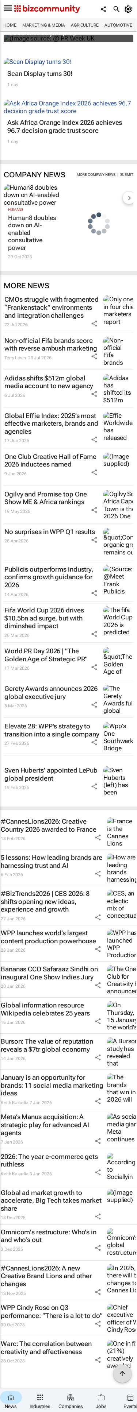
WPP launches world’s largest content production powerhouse (48, 937)
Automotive (118, 25)
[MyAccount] (129, 9)
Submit (126, 175)
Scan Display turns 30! (40, 73)
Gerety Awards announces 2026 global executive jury (51, 692)
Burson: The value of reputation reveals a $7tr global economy (47, 1045)
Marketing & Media (43, 25)
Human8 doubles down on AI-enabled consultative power (32, 232)
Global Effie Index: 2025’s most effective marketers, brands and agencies (51, 423)
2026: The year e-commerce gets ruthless (49, 1160)
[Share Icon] (94, 323)
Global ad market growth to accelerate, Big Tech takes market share (51, 1200)
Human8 (15, 210)
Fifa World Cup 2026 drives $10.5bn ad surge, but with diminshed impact (44, 618)
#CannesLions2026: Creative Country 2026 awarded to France (48, 825)
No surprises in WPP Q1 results (49, 531)
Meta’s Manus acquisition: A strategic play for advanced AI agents (45, 1124)
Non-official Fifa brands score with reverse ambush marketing (50, 344)
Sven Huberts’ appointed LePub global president (51, 774)
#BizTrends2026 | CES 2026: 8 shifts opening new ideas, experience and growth (45, 901)
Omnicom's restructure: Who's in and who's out (48, 1236)
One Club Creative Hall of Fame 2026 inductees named (50, 460)
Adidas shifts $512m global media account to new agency (48, 382)
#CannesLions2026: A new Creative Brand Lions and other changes (46, 1276)
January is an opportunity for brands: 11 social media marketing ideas (52, 1085)
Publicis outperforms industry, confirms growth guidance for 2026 (48, 577)
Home (9, 25)
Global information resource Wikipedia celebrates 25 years (45, 1009)
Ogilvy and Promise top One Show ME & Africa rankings (45, 498)
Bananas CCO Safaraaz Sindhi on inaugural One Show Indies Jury (49, 973)
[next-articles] (129, 197)
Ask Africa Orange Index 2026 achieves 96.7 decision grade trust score (64, 126)
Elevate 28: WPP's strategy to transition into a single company (51, 730)
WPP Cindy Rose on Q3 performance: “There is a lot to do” (52, 1311)
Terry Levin (15, 357)
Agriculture (85, 25)
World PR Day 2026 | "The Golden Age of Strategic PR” (46, 655)
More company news (96, 175)
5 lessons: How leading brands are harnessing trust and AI (51, 861)
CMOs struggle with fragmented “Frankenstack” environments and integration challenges (51, 307)
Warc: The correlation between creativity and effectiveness (46, 1347)
